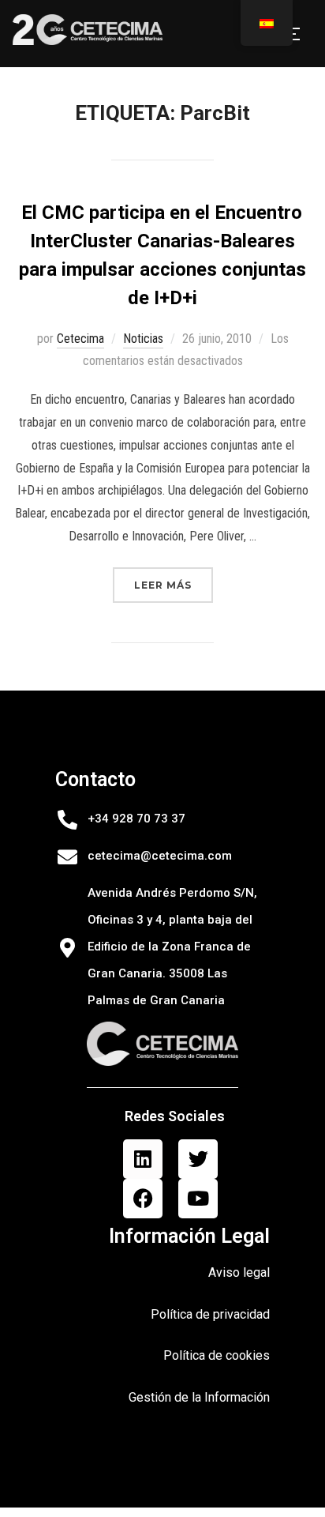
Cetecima (80, 338)
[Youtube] (198, 1198)
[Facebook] (142, 1198)
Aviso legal (239, 1272)
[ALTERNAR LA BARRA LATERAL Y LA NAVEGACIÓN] (296, 34)
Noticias (143, 338)
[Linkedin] (142, 1159)
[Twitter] (198, 1159)
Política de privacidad (210, 1314)
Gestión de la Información (199, 1397)
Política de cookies (216, 1355)
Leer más (173, 579)
